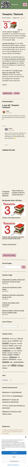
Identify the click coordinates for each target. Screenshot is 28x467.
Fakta (20, 341)
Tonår (11, 362)
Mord (15, 350)
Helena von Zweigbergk (9, 63)
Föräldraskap (5, 345)
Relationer (13, 357)
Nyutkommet (10, 352)
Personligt (15, 352)
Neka (14, 457)
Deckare (10, 341)
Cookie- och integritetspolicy (13, 464)
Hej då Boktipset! (17, 392)
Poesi (20, 352)
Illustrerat (16, 345)
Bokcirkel (20, 338)
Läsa (12, 350)
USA (8, 365)
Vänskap (4, 368)
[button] (25, 437)
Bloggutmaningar (7, 93)
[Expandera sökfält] (25, 4)
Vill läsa (20, 365)
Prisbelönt (16, 354)
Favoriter (5, 343)
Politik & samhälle (7, 354)
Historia (11, 345)
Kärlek (18, 348)
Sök (23, 267)
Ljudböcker (6, 350)
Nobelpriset (19, 350)
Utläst (13, 365)
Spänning (5, 359)
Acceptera (14, 452)
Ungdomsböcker (18, 362)
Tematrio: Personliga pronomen (11, 217)
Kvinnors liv (11, 348)
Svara (3, 125)
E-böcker (16, 341)
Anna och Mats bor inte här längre (15, 59)
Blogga (15, 338)
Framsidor (19, 343)
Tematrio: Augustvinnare (9, 244)
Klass (20, 345)
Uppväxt (4, 365)
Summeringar (19, 359)
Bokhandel (4, 340)
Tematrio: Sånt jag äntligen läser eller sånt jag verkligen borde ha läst (13, 237)
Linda (7, 111)
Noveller (4, 352)
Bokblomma (15, 4)
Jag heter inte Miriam (8, 43)
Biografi (11, 338)
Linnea (10, 128)
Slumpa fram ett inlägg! (9, 255)
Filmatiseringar (13, 343)
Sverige (5, 362)
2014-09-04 (9, 112)
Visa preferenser (14, 461)
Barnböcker (5, 338)
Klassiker (5, 348)
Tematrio (15, 32)
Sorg (19, 357)
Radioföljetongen (5, 357)
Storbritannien (12, 359)
